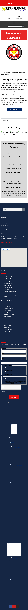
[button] (14, 22)
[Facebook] (14, 4)
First (3, 353)
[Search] (23, 26)
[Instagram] (19, 4)
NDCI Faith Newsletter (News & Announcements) (12, 374)
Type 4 (10, 193)
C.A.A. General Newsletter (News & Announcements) (12, 370)
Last (3, 358)
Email (2, 360)
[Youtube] (17, 4)
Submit (3, 391)
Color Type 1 (5, 153)
